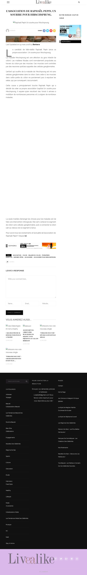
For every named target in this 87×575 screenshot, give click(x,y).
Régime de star (11, 450)
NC (7, 531)
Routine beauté (10, 422)
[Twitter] (61, 559)
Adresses (9, 394)
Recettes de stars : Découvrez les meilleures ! (68, 455)
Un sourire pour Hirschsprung (45, 257)
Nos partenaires (63, 447)
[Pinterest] (71, 559)
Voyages (8, 397)
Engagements (10, 437)
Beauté (8, 403)
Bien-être (9, 428)
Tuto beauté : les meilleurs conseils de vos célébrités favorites (69, 464)
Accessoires (9, 506)
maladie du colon (34, 255)
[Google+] (66, 559)
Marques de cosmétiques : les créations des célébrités (67, 440)
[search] (79, 2)
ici (26, 236)
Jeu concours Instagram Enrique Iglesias (68, 399)
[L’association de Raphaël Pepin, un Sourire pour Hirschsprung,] (31, 22)
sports (8, 456)
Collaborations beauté (13, 406)
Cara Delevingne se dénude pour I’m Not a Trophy (13, 335)
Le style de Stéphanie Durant (67, 416)
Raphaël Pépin (18, 257)
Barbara (12, 30)
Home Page (61, 392)
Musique (8, 524)
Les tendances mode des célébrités (17, 518)
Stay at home (10, 543)
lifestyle (8, 496)
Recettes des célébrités (13, 444)
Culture (8, 462)
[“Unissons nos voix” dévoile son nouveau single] (48, 327)
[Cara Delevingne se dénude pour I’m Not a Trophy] (14, 327)
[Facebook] (56, 559)
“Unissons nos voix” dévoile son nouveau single (48, 335)
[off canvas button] (8, 2)
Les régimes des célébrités (67, 423)
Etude (8, 475)
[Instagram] (77, 559)
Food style (9, 484)
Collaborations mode (12, 512)
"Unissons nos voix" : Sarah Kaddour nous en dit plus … (13, 359)
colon (25, 255)
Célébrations (10, 431)
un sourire (28, 257)
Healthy (8, 490)
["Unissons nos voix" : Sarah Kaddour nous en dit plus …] (14, 351)
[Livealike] (31, 559)
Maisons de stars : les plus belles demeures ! (68, 430)
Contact (60, 386)
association (17, 255)
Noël (7, 537)
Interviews (9, 481)
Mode (7, 503)
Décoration (9, 469)
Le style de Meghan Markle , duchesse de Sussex (67, 409)
